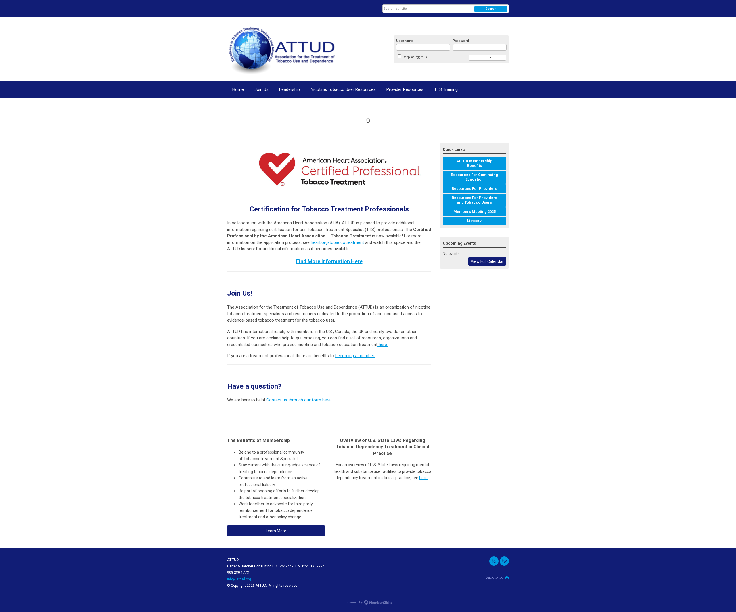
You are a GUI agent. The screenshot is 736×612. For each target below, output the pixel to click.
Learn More (276, 531)
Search (490, 9)
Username (404, 41)
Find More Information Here (329, 261)
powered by (354, 602)
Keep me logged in (415, 57)
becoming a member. (355, 355)
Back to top (495, 577)
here (382, 344)
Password (461, 41)
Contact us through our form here (298, 400)
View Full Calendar (487, 261)
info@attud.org (239, 579)
